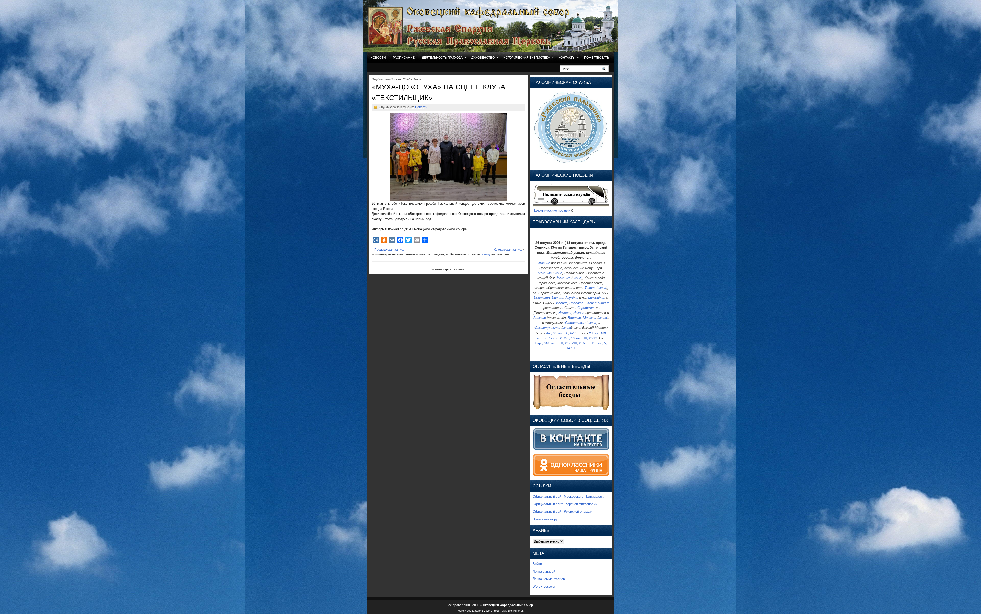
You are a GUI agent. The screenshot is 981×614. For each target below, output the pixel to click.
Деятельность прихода (444, 57)
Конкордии (596, 297)
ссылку (486, 254)
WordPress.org (544, 586)
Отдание (543, 262)
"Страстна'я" (575, 322)
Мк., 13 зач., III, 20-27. (581, 337)
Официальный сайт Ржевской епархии (562, 511)
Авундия (571, 297)
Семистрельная (547, 327)
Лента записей (544, 571)
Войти (537, 563)
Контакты (569, 57)
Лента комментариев (549, 578)
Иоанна (561, 302)
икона (558, 272)
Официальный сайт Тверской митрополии (565, 503)
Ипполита (542, 297)
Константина (598, 302)
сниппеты (516, 610)
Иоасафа (576, 302)
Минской (589, 317)
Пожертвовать (596, 57)
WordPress (464, 610)
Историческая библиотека (528, 57)
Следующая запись (508, 249)
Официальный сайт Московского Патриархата (568, 496)
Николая (564, 312)
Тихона (590, 287)
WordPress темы (496, 610)
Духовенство (484, 57)
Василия (574, 317)
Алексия (539, 317)
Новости (378, 57)
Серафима (585, 307)
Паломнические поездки (551, 210)
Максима (545, 272)
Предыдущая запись (389, 249)
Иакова (578, 312)
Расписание (404, 57)
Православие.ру (545, 518)
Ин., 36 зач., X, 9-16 (561, 333)
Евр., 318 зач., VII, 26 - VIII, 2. (558, 343)
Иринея (557, 297)
